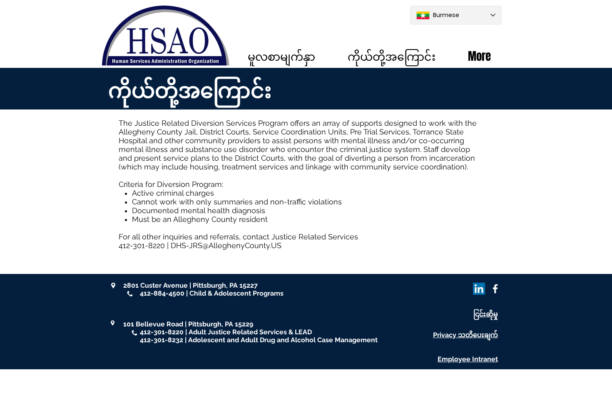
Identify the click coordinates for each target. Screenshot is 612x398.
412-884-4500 (162, 293)
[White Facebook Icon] (495, 289)
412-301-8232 (161, 340)
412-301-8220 (162, 332)
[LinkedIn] (479, 289)
